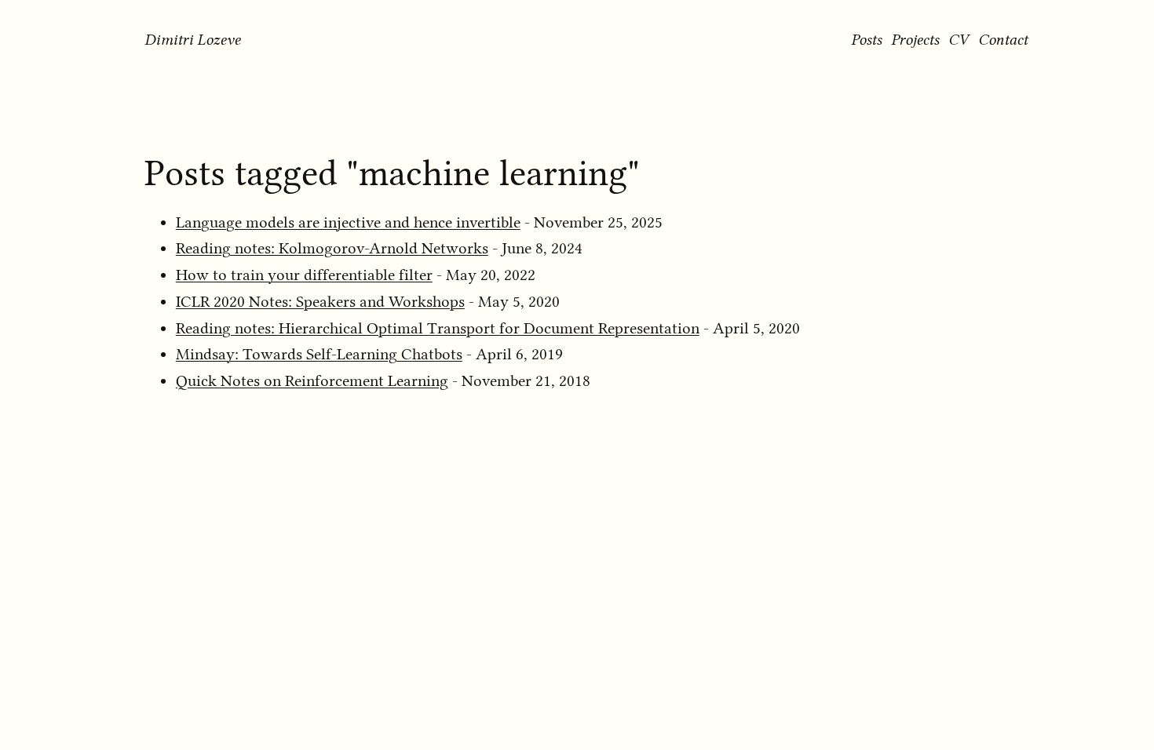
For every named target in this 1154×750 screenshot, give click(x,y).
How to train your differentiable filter (304, 274)
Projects (915, 39)
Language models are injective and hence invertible (348, 222)
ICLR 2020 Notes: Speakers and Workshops (320, 301)
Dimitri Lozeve (192, 39)
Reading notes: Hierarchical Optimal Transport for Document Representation (437, 328)
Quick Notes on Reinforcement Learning (312, 380)
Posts (866, 39)
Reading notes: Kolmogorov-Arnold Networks (332, 247)
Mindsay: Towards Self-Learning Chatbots (319, 353)
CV (958, 39)
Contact (1003, 39)
